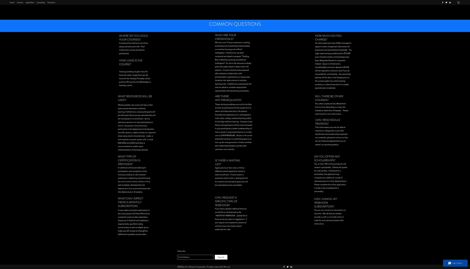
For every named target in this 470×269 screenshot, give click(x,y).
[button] (458, 2)
